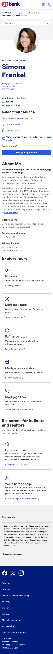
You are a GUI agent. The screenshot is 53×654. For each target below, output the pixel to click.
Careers (6, 608)
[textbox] (26, 536)
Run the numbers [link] (13, 378)
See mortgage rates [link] (14, 317)
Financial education (11, 620)
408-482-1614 (13, 130)
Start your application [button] (26, 152)
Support (6, 583)
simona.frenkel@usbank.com (19, 118)
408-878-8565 (8, 89)
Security (6, 601)
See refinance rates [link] (14, 349)
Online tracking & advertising (15, 595)
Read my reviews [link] (13, 285)
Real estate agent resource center (21, 498)
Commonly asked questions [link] (18, 409)
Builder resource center (16, 465)
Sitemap (6, 589)
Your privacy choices (12, 632)
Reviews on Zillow (11, 105)
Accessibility (8, 626)
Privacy (5, 614)
